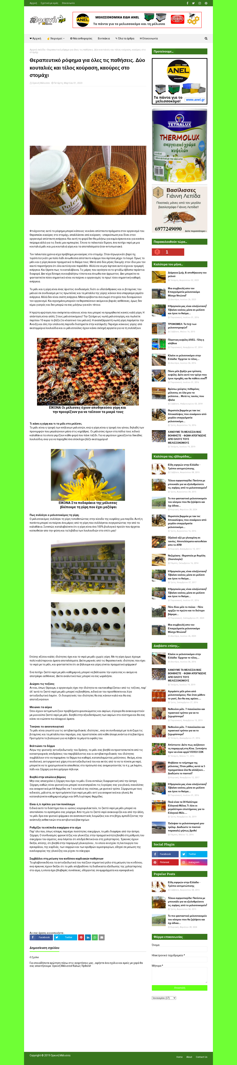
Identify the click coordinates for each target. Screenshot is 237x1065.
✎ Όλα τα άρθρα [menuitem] (124, 38)
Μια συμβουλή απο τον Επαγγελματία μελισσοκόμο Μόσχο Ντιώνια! (184, 292)
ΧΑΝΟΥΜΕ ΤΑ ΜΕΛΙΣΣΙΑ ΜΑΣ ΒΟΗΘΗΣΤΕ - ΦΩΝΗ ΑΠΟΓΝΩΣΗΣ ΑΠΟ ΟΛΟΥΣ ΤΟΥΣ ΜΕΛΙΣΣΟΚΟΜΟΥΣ (187, 437)
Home (179, 1057)
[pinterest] (205, 3)
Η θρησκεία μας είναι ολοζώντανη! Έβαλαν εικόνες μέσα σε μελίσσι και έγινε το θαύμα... (187, 310)
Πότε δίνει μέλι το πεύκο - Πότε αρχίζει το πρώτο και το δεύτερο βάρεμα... (186, 610)
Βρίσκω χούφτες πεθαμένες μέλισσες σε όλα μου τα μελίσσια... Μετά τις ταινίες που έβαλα (186, 394)
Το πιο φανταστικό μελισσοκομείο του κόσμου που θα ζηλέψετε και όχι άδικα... (187, 502)
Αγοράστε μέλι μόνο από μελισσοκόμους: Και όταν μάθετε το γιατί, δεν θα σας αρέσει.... (186, 695)
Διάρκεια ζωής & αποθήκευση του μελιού (187, 274)
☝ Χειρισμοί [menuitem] (54, 38)
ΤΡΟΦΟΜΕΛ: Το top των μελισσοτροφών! (182, 326)
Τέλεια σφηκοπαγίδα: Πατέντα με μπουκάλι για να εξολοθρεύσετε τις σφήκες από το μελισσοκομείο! (187, 484)
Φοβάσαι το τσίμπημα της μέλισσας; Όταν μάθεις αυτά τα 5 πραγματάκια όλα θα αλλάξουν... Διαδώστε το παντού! (186, 768)
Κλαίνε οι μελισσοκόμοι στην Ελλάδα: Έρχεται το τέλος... (184, 357)
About (189, 1057)
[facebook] (187, 3)
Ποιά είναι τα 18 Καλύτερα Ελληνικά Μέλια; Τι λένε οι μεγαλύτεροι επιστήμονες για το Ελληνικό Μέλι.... (186, 807)
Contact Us (201, 1057)
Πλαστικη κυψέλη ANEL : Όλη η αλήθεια (186, 341)
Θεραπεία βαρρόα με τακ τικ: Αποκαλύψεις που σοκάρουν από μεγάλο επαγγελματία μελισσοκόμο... (187, 416)
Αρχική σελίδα (37, 49)
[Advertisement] (88, 116)
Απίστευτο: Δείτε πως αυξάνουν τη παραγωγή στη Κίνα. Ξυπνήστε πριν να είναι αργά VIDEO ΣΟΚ (187, 748)
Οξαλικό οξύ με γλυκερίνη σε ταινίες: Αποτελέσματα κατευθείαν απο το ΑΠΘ (187, 541)
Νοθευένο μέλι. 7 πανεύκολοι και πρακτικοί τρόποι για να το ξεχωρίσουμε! (186, 713)
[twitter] (193, 3)
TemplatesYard (56, 1060)
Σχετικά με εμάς (49, 3)
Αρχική (33, 3)
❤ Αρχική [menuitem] (35, 38)
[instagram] (200, 3)
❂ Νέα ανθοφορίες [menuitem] (81, 38)
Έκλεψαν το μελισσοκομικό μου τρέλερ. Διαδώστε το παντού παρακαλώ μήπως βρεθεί (186, 827)
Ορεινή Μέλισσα (41, 83)
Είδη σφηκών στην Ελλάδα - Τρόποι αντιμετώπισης (184, 466)
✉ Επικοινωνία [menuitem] (149, 38)
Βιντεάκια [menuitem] (104, 38)
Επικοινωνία (68, 3)
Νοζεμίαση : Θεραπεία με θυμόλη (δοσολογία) (186, 557)
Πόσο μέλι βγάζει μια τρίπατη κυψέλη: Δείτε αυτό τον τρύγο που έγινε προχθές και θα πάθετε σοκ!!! (187, 375)
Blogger (82, 1060)
